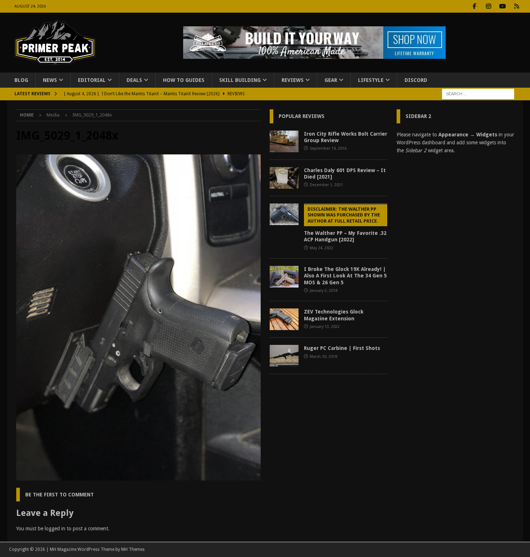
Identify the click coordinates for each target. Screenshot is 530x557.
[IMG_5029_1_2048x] (138, 476)
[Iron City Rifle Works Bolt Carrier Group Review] (284, 141)
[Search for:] (478, 94)
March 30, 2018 (323, 356)
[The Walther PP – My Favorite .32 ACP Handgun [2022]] (284, 214)
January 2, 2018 (323, 290)
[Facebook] (474, 6)
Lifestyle (371, 80)
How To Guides (183, 80)
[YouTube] (502, 6)
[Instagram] (488, 6)
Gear (330, 80)
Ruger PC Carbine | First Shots (342, 348)
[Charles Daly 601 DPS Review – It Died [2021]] (284, 178)
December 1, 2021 (326, 185)
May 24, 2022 (321, 248)
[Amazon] (517, 6)
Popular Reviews (301, 116)
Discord (416, 80)
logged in (55, 528)
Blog (21, 80)
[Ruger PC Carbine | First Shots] (284, 356)
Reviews (293, 80)
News (50, 80)
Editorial (92, 80)
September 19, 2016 (328, 148)
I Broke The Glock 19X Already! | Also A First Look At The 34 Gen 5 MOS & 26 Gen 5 (345, 275)
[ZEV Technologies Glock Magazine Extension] (284, 319)
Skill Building (240, 80)
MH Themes (133, 549)
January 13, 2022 (325, 326)
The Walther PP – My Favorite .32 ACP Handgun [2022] (345, 224)
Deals (134, 80)
